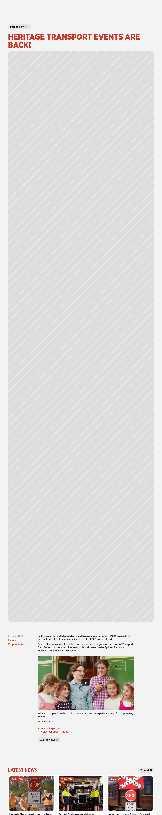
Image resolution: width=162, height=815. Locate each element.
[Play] (85, 683)
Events (12, 640)
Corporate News (17, 644)
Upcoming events (51, 728)
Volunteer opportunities (54, 731)
